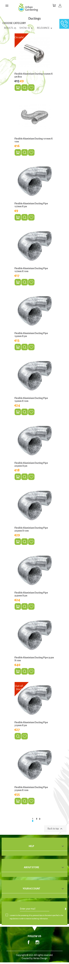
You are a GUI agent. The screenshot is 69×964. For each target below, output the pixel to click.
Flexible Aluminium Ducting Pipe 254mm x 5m (31, 594)
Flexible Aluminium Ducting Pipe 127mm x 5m (31, 205)
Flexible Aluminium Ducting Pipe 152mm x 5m (31, 334)
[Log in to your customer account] (60, 5)
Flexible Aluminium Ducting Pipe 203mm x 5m (31, 464)
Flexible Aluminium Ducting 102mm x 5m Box (33, 75)
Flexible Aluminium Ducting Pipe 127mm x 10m (31, 270)
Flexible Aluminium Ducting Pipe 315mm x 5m (31, 724)
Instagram (37, 942)
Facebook (28, 942)
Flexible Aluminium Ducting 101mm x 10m (33, 140)
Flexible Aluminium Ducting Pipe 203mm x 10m (31, 529)
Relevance (45, 28)
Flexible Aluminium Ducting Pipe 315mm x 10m (31, 788)
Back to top (55, 829)
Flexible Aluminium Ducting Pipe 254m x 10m (34, 659)
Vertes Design (40, 958)
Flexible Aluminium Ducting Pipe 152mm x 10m (31, 399)
